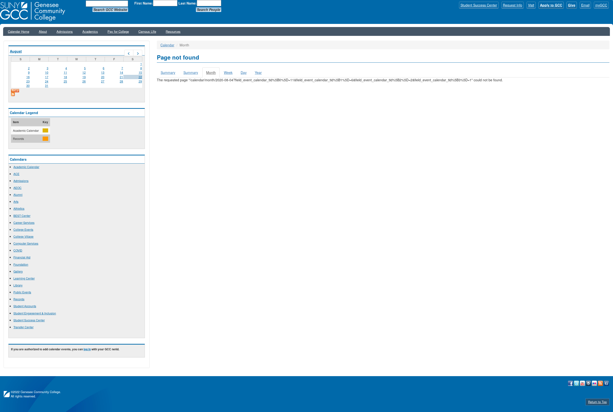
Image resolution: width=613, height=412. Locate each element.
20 (102, 77)
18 (65, 77)
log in (87, 349)
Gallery (18, 271)
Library (18, 285)
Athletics (18, 208)
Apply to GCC (551, 5)
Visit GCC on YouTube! (582, 383)
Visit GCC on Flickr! (594, 383)
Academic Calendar (26, 167)
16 (28, 77)
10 (46, 72)
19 (84, 77)
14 (121, 72)
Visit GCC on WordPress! (588, 383)
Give (571, 5)
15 (140, 72)
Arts (15, 201)
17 (46, 77)
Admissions (65, 31)
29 (140, 81)
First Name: (143, 3)
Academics (90, 31)
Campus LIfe (147, 31)
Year (258, 72)
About (43, 31)
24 (46, 81)
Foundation (20, 264)
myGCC (601, 5)
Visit (531, 5)
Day (244, 72)
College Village (23, 236)
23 (28, 81)
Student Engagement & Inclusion (34, 313)
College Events (23, 229)
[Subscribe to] (76, 94)
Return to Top (597, 402)
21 (121, 77)
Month (213, 73)
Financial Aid (21, 257)
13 (102, 72)
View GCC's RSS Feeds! (600, 383)
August (16, 51)
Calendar (167, 45)
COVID (17, 250)
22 (140, 77)
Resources (173, 31)
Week (228, 72)
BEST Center (21, 216)
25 (65, 81)
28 (121, 81)
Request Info (512, 5)
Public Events (22, 292)
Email (585, 5)
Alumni (18, 194)
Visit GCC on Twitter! (576, 383)
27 (102, 81)
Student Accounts (24, 306)
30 (28, 85)
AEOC (17, 188)
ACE (16, 174)
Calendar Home (18, 31)
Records (18, 299)
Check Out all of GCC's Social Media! (606, 383)
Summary (168, 72)
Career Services (23, 222)
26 (84, 81)
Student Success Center (478, 5)
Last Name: (187, 3)
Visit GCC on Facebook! (570, 383)
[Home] (34, 11)
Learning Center (24, 278)
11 (65, 72)
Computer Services (25, 243)
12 (84, 72)
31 (46, 85)
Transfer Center (23, 327)
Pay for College (118, 31)
